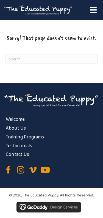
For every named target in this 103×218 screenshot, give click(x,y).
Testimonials (19, 146)
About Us (16, 128)
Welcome (15, 119)
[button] (8, 169)
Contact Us (17, 154)
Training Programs (25, 137)
